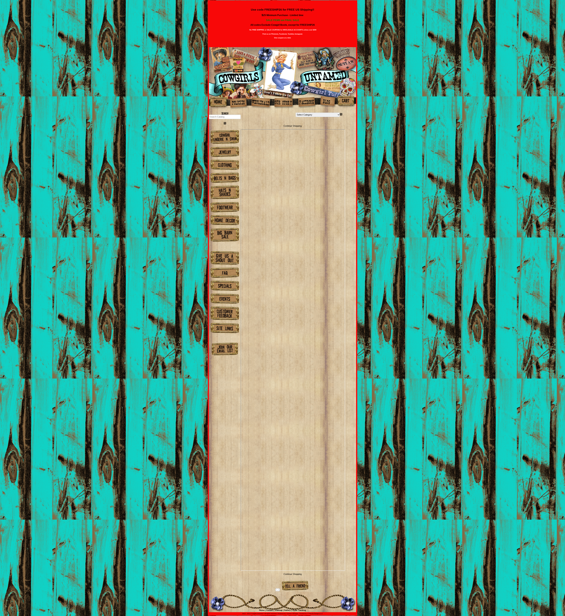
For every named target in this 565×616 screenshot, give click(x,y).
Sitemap (278, 610)
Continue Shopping (293, 126)
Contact (269, 610)
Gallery (287, 610)
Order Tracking (299, 610)
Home (261, 610)
